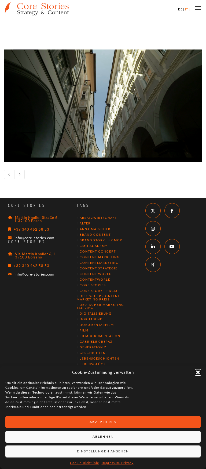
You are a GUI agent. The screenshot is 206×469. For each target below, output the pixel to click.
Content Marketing (100, 257)
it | (187, 9)
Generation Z (93, 347)
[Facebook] (172, 210)
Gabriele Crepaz (96, 341)
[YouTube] (172, 246)
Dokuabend (91, 319)
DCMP (114, 290)
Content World (96, 274)
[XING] (153, 264)
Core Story (91, 290)
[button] (198, 372)
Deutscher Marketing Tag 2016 (100, 306)
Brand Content (95, 234)
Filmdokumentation (100, 336)
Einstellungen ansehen (103, 451)
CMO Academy (94, 245)
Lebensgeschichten (99, 358)
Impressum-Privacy (118, 463)
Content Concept (98, 251)
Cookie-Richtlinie (84, 463)
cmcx (116, 240)
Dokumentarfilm (97, 324)
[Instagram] (153, 228)
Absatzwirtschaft (98, 217)
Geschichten (93, 352)
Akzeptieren (103, 422)
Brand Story (92, 240)
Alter (85, 223)
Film (84, 330)
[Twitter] (153, 210)
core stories (93, 285)
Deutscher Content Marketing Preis (98, 298)
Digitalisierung (96, 313)
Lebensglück (93, 364)
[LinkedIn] (153, 246)
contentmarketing (99, 262)
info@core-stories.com (34, 238)
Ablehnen (103, 436)
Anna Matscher (95, 229)
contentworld (95, 279)
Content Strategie (98, 268)
